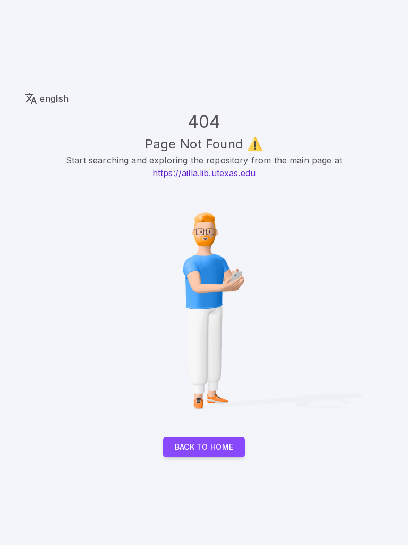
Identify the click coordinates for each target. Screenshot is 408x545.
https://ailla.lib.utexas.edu (204, 173)
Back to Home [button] (204, 446)
